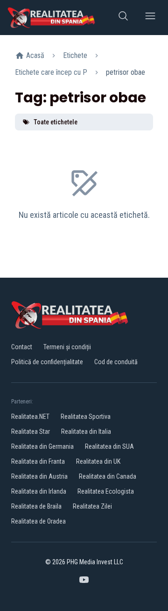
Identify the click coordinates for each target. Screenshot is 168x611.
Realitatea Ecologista (105, 491)
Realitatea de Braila (36, 506)
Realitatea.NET (30, 416)
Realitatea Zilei (92, 506)
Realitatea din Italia (86, 431)
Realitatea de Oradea (38, 521)
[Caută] (123, 18)
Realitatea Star (30, 431)
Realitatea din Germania (42, 446)
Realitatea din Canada (107, 476)
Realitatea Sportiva (86, 416)
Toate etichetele (55, 122)
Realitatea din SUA (109, 446)
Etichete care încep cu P (51, 72)
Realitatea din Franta (38, 461)
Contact (21, 347)
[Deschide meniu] (150, 17)
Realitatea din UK (98, 461)
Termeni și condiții (67, 347)
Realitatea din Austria (39, 476)
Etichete (75, 55)
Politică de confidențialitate (47, 362)
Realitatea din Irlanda (38, 491)
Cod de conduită (116, 362)
